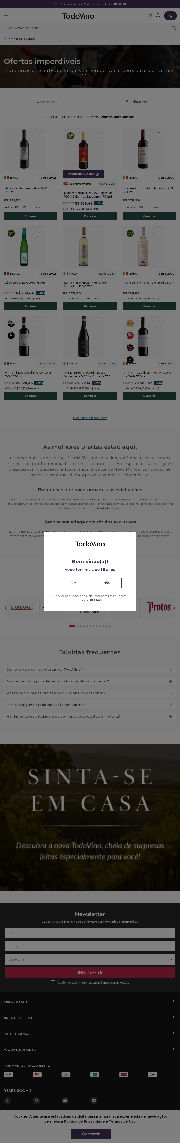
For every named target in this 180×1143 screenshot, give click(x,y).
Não (107, 583)
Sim (73, 583)
